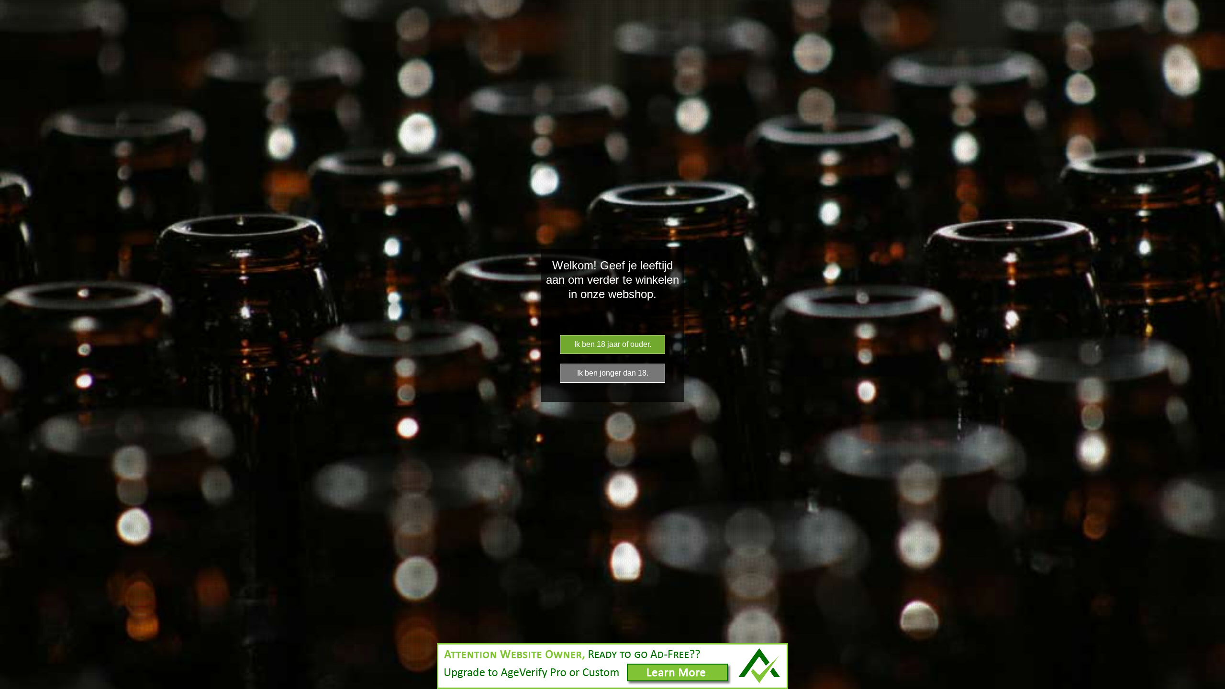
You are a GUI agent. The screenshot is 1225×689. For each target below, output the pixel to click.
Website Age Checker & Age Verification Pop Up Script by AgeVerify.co (1213, 686)
